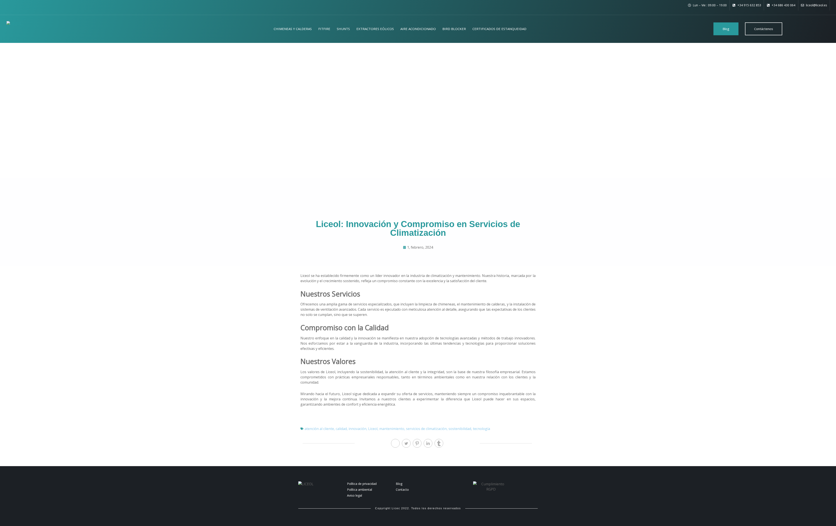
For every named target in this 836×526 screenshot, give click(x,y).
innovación (357, 428)
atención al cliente (319, 428)
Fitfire (324, 29)
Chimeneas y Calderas (293, 29)
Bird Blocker (454, 29)
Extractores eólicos (375, 29)
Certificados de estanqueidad (499, 29)
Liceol (373, 428)
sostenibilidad (459, 428)
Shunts (343, 29)
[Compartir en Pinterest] (417, 443)
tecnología (481, 428)
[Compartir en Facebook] (395, 443)
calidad (341, 428)
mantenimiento (391, 428)
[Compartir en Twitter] (406, 443)
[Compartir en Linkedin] (428, 443)
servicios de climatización (426, 428)
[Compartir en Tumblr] (439, 443)
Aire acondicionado (418, 29)
